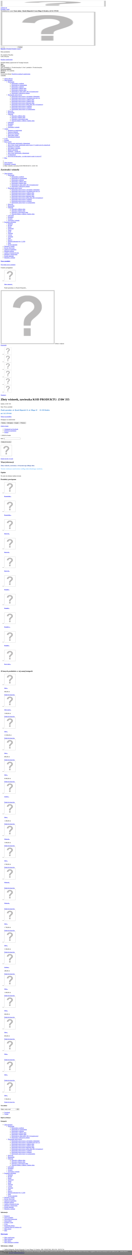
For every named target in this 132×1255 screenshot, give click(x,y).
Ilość (2, 438)
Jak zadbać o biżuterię (14, 148)
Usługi (6, 129)
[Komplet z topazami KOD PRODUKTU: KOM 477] (10, 623)
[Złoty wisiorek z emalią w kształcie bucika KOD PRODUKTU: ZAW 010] (10, 684)
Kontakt (6, 140)
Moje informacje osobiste (11, 1242)
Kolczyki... (7, 533)
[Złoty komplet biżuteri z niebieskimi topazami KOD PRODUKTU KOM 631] (10, 1071)
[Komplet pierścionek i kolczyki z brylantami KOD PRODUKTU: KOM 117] (10, 604)
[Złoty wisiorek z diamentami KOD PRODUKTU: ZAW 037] (10, 728)
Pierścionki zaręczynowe (15, 95)
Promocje (7, 1216)
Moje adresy (7, 1241)
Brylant (10, 225)
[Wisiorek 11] (7, 354)
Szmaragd (11, 228)
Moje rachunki (8, 1239)
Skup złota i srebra (13, 135)
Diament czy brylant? (14, 146)
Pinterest (23, 423)
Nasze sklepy (8, 1221)
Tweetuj (3, 423)
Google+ (16, 423)
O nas (6, 138)
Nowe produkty (5, 261)
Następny (3, 395)
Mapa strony (7, 1229)
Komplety (11, 124)
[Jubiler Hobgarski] (48, 45)
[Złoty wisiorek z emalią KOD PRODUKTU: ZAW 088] (10, 750)
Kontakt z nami (5, 9)
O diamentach (12, 154)
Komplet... (7, 589)
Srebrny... (6, 796)
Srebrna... (6, 967)
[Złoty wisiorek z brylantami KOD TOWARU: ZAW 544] (10, 942)
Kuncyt (10, 240)
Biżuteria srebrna (9, 251)
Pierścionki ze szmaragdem (19, 85)
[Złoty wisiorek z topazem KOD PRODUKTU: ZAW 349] (10, 814)
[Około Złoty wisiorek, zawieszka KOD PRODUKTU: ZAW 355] (10, 281)
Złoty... (6, 688)
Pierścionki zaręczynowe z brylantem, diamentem (25, 96)
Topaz (9, 230)
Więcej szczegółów (6, 416)
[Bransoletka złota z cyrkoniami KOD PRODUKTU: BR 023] (10, 493)
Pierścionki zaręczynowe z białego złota (22, 101)
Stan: (2, 407)
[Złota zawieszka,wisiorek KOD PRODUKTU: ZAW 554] (10, 1007)
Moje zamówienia (9, 1237)
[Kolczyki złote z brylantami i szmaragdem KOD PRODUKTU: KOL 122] (10, 530)
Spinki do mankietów (10, 249)
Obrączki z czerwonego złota (19, 119)
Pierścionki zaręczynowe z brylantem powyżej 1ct (25, 98)
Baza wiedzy (8, 142)
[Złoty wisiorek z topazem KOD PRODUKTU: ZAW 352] (10, 857)
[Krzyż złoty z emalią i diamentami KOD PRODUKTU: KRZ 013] (10, 660)
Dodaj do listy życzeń (7, 458)
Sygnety (10, 125)
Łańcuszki (11, 122)
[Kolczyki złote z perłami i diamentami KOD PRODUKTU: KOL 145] (10, 567)
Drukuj (6, 432)
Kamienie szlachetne (10, 222)
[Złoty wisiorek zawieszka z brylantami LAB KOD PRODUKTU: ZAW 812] (10, 1092)
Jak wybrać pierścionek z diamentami (18, 153)
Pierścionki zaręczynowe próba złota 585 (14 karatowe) (27, 104)
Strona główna (8, 78)
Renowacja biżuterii (13, 133)
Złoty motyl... (7, 709)
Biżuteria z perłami (9, 257)
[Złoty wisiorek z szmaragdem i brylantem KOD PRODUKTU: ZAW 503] (10, 920)
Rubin (9, 227)
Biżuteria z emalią (9, 246)
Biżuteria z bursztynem (10, 254)
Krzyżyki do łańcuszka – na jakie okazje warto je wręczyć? (24, 156)
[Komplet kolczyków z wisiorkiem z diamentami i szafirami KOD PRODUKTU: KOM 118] (10, 586)
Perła (9, 243)
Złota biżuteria (8, 80)
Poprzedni (3, 345)
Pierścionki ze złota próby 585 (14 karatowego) (24, 91)
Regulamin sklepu (9, 1225)
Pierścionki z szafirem (17, 83)
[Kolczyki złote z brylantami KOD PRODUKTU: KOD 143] (10, 549)
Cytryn (10, 235)
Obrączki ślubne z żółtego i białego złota (22, 120)
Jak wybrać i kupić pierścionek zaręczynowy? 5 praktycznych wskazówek (29, 145)
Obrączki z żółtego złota (18, 116)
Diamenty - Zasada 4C (14, 151)
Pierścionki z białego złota (18, 90)
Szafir (9, 232)
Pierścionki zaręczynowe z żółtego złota (22, 99)
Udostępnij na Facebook (11, 429)
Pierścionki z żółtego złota (18, 88)
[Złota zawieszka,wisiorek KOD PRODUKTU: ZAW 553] (10, 985)
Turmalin (10, 236)
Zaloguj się (4, 7)
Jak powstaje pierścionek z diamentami (19, 143)
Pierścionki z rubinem (17, 86)
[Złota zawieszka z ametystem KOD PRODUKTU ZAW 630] (10, 1050)
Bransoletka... (7, 496)
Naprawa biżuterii (13, 132)
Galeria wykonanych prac (11, 253)
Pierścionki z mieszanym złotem (20, 93)
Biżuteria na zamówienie (15, 130)
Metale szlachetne (13, 150)
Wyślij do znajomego (10, 430)
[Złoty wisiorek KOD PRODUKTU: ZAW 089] (10, 771)
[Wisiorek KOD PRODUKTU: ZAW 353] (10, 879)
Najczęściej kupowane (10, 1219)
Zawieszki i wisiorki (13, 127)
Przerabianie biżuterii (14, 137)
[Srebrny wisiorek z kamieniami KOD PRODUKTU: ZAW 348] (10, 793)
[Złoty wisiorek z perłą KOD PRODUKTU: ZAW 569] (10, 1029)
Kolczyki (10, 111)
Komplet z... (7, 627)
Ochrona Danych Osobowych (12, 1227)
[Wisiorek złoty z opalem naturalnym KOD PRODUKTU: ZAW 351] (10, 835)
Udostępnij (10, 423)
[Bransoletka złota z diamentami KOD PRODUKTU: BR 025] (10, 511)
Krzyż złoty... (7, 664)
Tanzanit (10, 233)
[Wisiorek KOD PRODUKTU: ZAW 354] (10, 899)
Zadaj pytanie (4, 426)
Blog (5, 158)
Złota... (6, 989)
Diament (10, 223)
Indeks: (3, 404)
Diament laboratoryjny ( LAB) (16, 241)
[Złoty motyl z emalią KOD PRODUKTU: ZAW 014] (10, 706)
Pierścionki (11, 82)
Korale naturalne (12, 244)
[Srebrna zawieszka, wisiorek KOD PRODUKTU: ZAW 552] (10, 963)
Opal (9, 238)
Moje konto (4, 1234)
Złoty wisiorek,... (8, 284)
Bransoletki (11, 112)
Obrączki (10, 114)
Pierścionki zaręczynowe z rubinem (21, 108)
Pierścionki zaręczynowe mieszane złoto (22, 103)
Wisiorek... (7, 839)
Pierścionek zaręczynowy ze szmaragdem (23, 109)
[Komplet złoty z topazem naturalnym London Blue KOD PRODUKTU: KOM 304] (10, 642)
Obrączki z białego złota (18, 117)
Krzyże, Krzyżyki (9, 248)
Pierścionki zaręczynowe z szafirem (21, 106)
